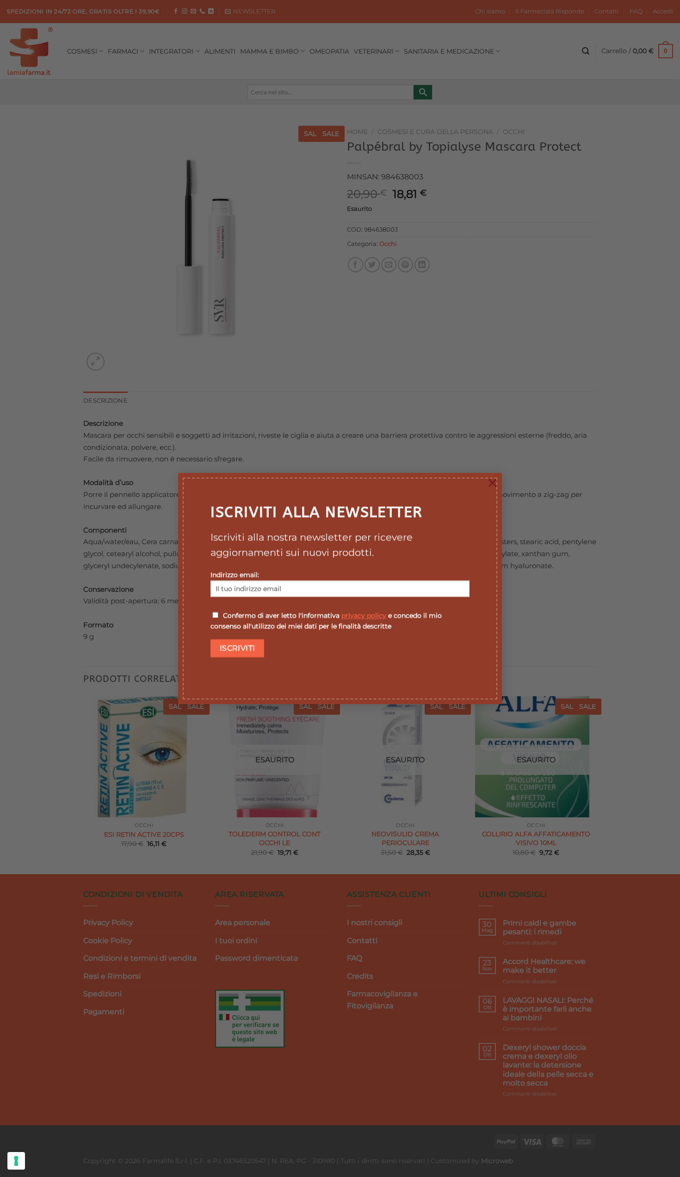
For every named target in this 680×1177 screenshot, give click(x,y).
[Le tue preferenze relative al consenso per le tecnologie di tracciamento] (16, 1161)
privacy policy (363, 616)
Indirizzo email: (234, 575)
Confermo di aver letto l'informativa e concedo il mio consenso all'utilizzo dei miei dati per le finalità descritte (326, 621)
